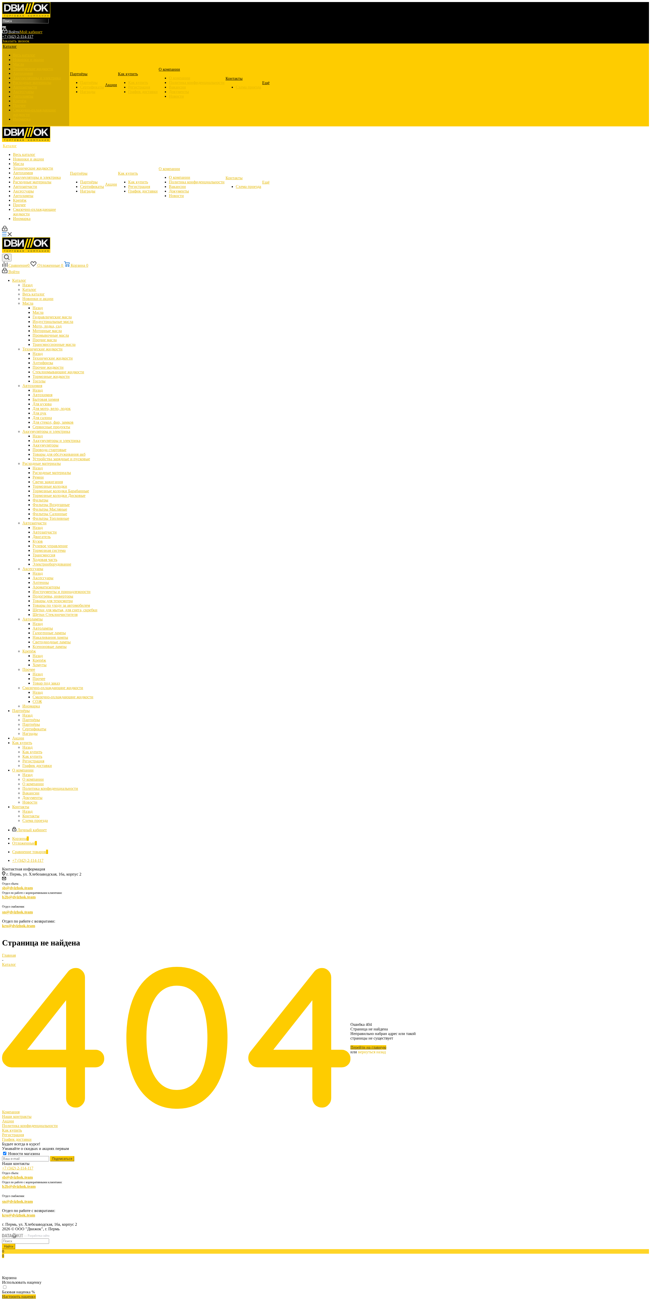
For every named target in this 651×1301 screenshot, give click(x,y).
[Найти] (4, 27)
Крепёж (39, 660)
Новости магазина (23, 1153)
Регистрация (13, 1135)
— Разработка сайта (36, 1235)
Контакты (30, 816)
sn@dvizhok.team (17, 912)
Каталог (29, 289)
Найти (8, 1246)
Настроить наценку (19, 1296)
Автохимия (42, 395)
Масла (38, 312)
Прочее (39, 678)
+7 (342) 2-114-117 (17, 36)
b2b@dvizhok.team (19, 897)
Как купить (32, 752)
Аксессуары (43, 578)
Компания (11, 1112)
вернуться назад (372, 1052)
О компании (33, 779)
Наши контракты (17, 1116)
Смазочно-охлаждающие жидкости (63, 697)
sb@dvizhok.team (17, 888)
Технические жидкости (53, 358)
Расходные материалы (52, 472)
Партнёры (31, 720)
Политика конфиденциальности (30, 1125)
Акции (8, 1121)
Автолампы (43, 628)
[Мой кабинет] (4, 230)
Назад (27, 285)
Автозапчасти (45, 532)
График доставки (17, 1139)
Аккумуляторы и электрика (56, 440)
